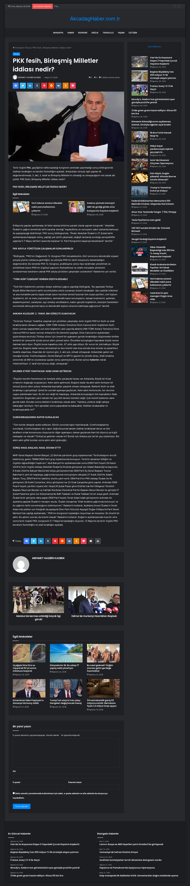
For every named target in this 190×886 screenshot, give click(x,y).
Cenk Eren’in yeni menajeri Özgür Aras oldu (161, 296)
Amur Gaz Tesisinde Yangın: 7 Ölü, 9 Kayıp (154, 211)
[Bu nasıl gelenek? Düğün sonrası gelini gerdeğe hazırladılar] (103, 653)
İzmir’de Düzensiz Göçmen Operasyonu (161, 162)
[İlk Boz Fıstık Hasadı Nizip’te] (140, 136)
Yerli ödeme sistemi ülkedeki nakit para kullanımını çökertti (46, 207)
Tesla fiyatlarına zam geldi (146, 219)
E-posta (17, 782)
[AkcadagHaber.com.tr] (95, 18)
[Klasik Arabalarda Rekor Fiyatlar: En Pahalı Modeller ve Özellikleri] (140, 268)
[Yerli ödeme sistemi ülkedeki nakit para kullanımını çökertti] (21, 206)
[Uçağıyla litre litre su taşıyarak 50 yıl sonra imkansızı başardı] (29, 653)
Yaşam (121, 32)
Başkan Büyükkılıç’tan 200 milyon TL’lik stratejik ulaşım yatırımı (163, 75)
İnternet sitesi (74, 782)
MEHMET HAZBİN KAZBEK (29, 77)
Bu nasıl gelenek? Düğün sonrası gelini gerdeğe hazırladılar (100, 668)
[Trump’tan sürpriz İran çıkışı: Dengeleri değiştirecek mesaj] (66, 688)
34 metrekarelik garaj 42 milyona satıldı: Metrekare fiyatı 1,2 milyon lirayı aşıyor (102, 703)
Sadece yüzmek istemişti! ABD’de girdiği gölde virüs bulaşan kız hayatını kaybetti (103, 207)
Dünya (28, 47)
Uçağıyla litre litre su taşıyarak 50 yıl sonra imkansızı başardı (24, 668)
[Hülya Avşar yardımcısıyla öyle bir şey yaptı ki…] (140, 150)
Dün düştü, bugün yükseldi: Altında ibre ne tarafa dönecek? (163, 176)
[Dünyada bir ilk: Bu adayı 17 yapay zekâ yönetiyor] (66, 653)
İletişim (133, 32)
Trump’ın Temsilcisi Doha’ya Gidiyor (160, 189)
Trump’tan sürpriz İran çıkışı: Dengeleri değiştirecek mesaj (66, 702)
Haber (70, 32)
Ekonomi (82, 32)
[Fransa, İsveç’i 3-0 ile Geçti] (140, 90)
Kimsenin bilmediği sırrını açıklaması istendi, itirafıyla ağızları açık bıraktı (151, 123)
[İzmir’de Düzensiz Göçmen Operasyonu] (140, 164)
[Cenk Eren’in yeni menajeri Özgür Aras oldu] (140, 297)
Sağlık (94, 32)
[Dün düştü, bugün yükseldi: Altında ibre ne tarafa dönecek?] (140, 177)
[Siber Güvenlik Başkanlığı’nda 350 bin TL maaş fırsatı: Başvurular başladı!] (140, 251)
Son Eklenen (154, 46)
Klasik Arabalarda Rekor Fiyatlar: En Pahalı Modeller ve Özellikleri (163, 267)
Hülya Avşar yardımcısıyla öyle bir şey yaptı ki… (161, 149)
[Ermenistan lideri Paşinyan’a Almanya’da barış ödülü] (29, 688)
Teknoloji (108, 32)
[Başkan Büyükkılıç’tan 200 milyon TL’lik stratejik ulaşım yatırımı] (140, 75)
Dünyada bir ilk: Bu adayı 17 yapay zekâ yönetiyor (64, 667)
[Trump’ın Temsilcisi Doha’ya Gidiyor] (140, 191)
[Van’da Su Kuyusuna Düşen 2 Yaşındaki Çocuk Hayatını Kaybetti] (140, 61)
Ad (15, 771)
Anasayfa (58, 32)
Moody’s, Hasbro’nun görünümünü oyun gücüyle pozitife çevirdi (153, 101)
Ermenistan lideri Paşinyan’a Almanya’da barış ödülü (28, 702)
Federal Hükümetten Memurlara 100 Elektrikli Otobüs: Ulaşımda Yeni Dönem (153, 202)
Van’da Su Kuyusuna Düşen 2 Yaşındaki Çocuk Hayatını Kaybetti (163, 60)
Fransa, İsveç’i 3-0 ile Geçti (66, 6)
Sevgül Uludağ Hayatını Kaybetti (149, 239)
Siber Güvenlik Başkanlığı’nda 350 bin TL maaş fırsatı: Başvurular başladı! (162, 252)
